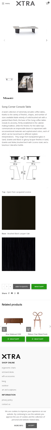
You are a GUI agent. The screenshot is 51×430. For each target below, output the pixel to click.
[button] (4, 40)
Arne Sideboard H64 (13, 334)
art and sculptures (9, 390)
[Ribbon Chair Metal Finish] (37, 320)
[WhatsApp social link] (14, 293)
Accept (31, 425)
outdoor (5, 385)
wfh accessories (8, 376)
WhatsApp (39, 286)
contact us (6, 404)
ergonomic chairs (9, 368)
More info (18, 425)
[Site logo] (25, 3)
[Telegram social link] (18, 293)
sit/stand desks (8, 372)
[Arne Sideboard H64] (13, 320)
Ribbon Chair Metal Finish (37, 334)
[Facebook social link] (8, 293)
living (4, 381)
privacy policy (7, 400)
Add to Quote (21, 286)
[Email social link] (11, 293)
